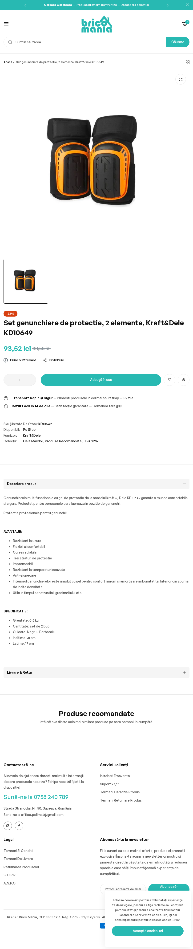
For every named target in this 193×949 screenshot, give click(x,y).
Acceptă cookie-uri (148, 931)
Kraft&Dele (32, 435)
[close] (187, 5)
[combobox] (96, 42)
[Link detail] (8, 826)
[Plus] (30, 380)
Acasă (8, 62)
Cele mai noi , (33, 441)
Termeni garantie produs (120, 792)
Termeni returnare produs (121, 800)
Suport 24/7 (109, 784)
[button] (25, 5)
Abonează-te (169, 889)
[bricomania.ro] (97, 23)
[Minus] (10, 380)
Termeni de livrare (18, 859)
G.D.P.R (10, 875)
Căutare (177, 42)
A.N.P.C (10, 883)
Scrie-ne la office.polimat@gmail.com (34, 815)
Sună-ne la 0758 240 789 (36, 796)
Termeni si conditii (18, 851)
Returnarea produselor (21, 867)
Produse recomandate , (64, 441)
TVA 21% (91, 441)
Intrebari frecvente (115, 776)
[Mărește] (180, 79)
